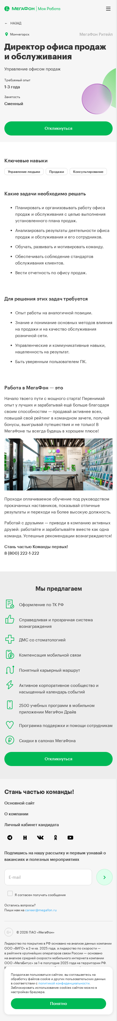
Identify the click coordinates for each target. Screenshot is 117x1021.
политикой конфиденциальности (64, 983)
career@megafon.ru (41, 910)
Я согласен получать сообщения (40, 895)
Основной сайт (19, 802)
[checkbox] (10, 893)
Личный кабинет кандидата (31, 824)
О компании (16, 813)
